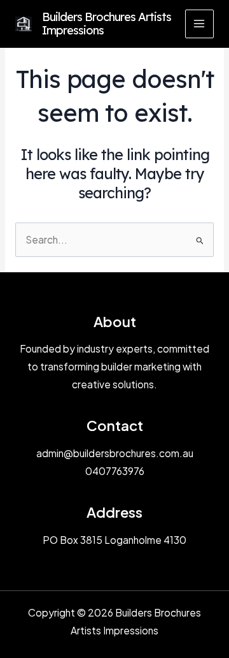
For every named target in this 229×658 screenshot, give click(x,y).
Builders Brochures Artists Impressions (106, 24)
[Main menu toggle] (199, 24)
